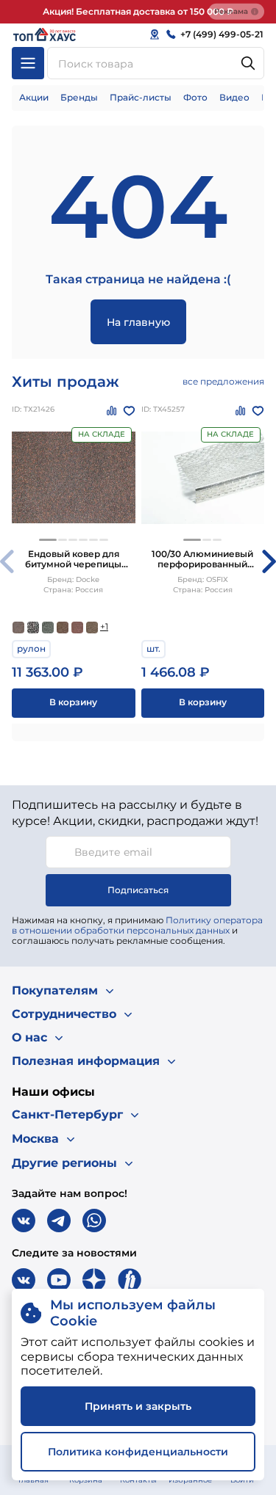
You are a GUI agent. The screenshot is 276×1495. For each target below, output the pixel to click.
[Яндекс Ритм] (129, 1280)
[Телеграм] (59, 1220)
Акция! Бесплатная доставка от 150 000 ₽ (138, 11)
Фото (195, 97)
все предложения (223, 381)
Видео (234, 97)
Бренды (79, 97)
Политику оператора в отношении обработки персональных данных (137, 925)
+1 (104, 626)
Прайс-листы (140, 97)
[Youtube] (59, 1280)
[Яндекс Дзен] (94, 1280)
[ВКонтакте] (23, 1220)
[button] (48, 540)
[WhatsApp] (94, 1220)
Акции (34, 97)
